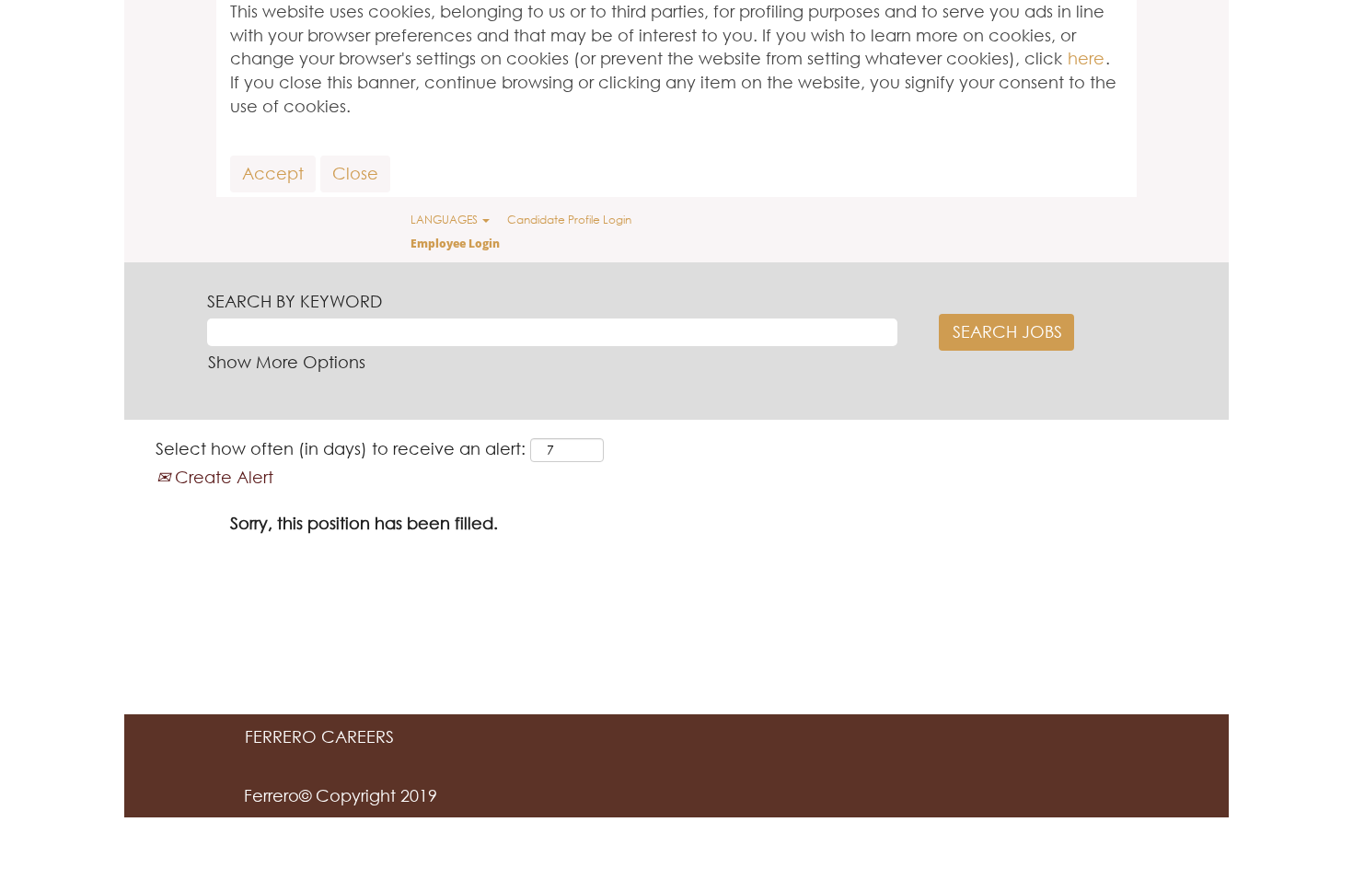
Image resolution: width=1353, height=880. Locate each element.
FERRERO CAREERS (319, 736)
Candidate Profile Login (569, 219)
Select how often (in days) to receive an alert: (341, 448)
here (1086, 58)
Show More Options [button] (286, 362)
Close (355, 173)
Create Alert (221, 477)
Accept (273, 173)
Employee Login (455, 243)
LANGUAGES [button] (445, 219)
